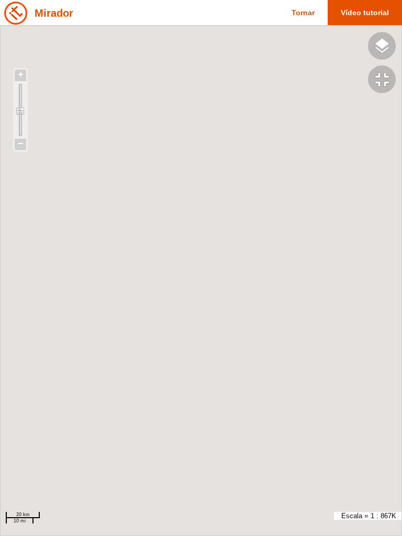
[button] (385, 81)
